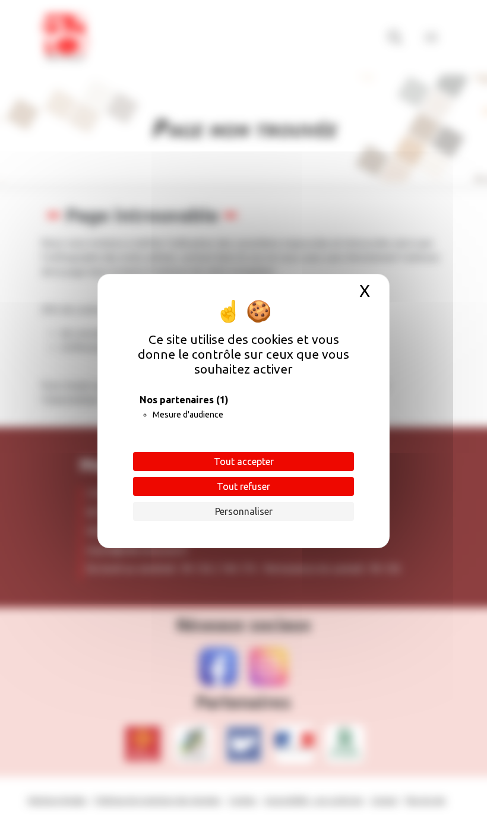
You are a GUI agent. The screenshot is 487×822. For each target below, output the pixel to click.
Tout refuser (243, 486)
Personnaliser (244, 511)
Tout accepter (244, 461)
